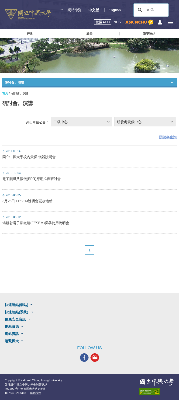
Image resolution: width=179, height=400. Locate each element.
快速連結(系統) (17, 312)
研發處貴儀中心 (129, 122)
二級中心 (61, 122)
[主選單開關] (170, 22)
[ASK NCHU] (139, 22)
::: (61, 10)
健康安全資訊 (15, 319)
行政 (30, 33)
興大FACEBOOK (84, 357)
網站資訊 (12, 334)
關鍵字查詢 (168, 137)
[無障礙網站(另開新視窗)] (156, 391)
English (114, 10)
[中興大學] (156, 382)
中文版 (94, 10)
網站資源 (12, 326)
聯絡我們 (35, 393)
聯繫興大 (12, 341)
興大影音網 (94, 357)
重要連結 (149, 33)
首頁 (5, 93)
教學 (89, 33)
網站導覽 (75, 10)
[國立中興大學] (28, 14)
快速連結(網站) (16, 305)
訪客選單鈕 (160, 22)
